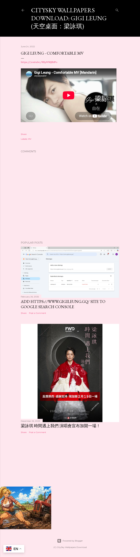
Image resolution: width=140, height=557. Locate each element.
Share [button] (23, 134)
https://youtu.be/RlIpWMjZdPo (39, 62)
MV (29, 139)
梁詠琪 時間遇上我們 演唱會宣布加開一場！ (60, 425)
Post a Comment (37, 313)
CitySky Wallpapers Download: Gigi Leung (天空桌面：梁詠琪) (69, 18)
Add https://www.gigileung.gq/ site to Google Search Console (63, 304)
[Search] (117, 9)
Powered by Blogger (73, 540)
